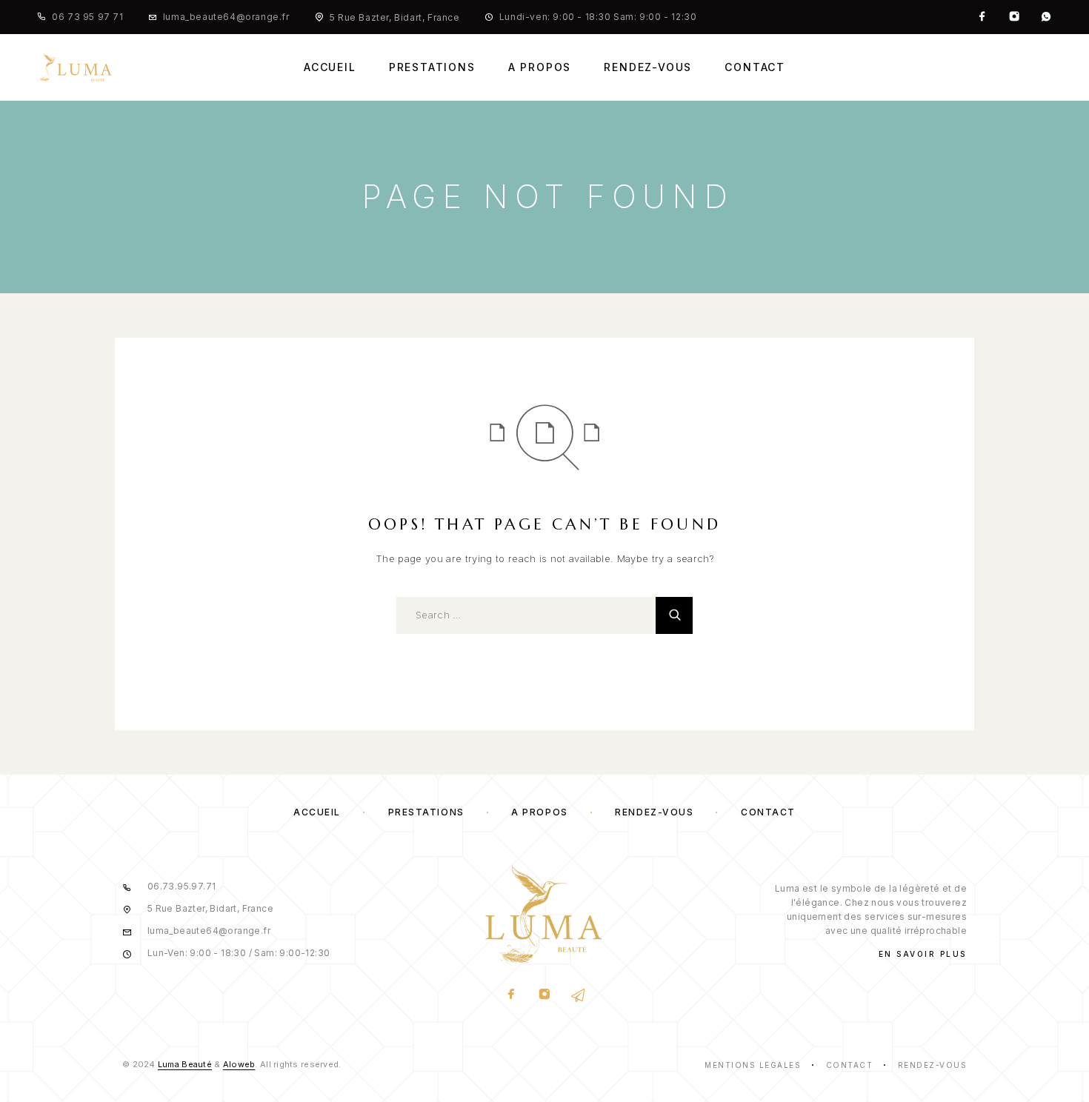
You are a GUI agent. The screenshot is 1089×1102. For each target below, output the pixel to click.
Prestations (432, 67)
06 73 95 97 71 (87, 16)
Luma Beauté (185, 1064)
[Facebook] (982, 17)
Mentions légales (753, 1065)
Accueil (330, 67)
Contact (755, 67)
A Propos (540, 67)
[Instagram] (1014, 17)
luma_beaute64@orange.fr (226, 16)
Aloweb (239, 1064)
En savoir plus (923, 953)
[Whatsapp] (1046, 17)
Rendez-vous (648, 67)
